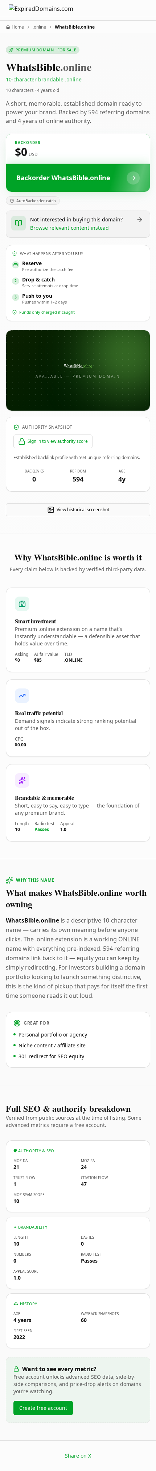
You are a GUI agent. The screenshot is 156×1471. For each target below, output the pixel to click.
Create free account (43, 1407)
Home (18, 27)
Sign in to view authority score (58, 441)
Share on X (78, 1455)
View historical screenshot (83, 509)
